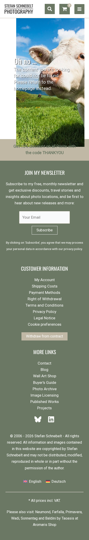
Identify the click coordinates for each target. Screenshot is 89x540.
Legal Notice (44, 318)
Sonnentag (29, 518)
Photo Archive (45, 389)
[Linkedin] (50, 419)
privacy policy (73, 249)
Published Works (44, 401)
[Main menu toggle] (79, 9)
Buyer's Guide (44, 382)
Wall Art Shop (44, 376)
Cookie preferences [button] (44, 324)
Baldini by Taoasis (59, 518)
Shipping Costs (45, 286)
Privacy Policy (44, 311)
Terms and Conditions (44, 305)
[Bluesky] (39, 419)
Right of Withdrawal (45, 299)
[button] (50, 9)
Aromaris (40, 524)
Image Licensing (44, 395)
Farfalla (58, 512)
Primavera (73, 512)
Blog (44, 369)
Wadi (15, 518)
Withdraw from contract (44, 336)
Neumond (42, 512)
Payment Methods (44, 292)
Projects (44, 408)
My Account (44, 280)
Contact (44, 363)
